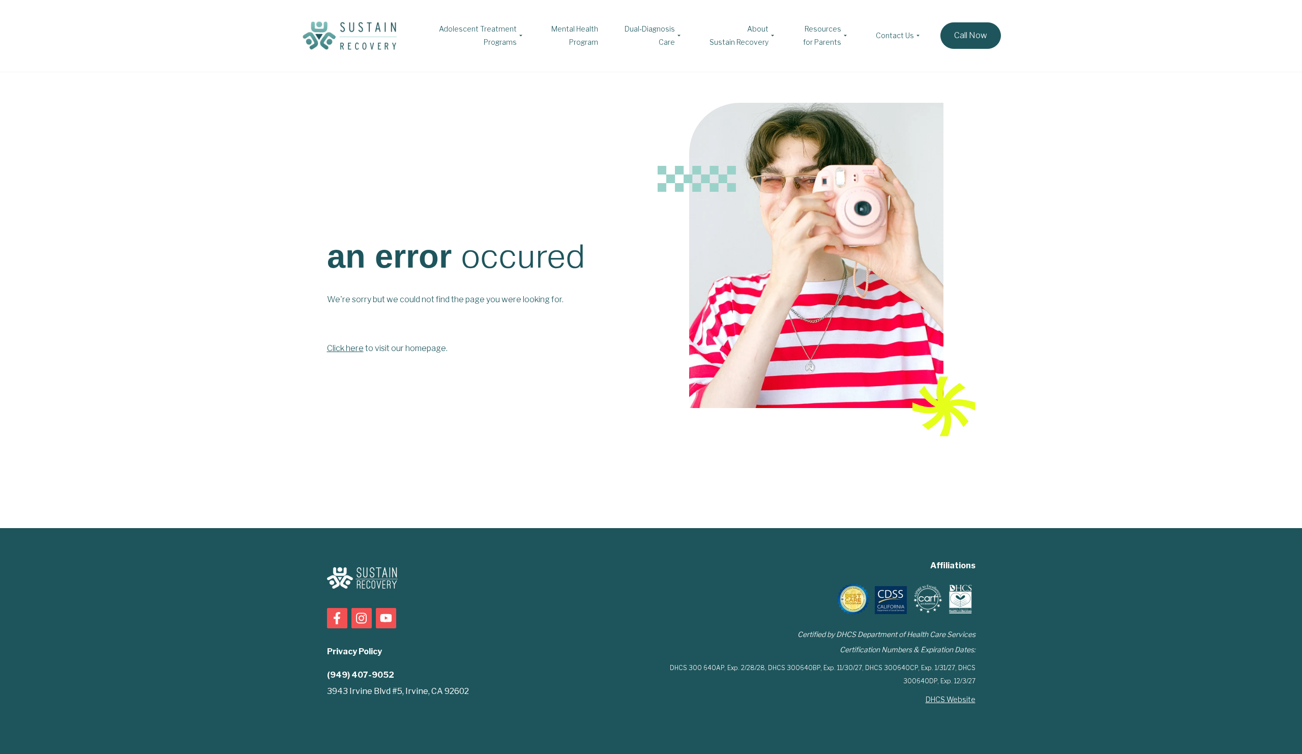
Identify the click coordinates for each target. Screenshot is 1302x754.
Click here (345, 348)
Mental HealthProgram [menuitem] (574, 35)
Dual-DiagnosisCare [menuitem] (650, 35)
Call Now (970, 35)
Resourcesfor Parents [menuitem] (822, 35)
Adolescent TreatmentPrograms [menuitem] (478, 35)
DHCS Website (950, 699)
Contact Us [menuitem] (895, 35)
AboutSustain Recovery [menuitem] (738, 35)
